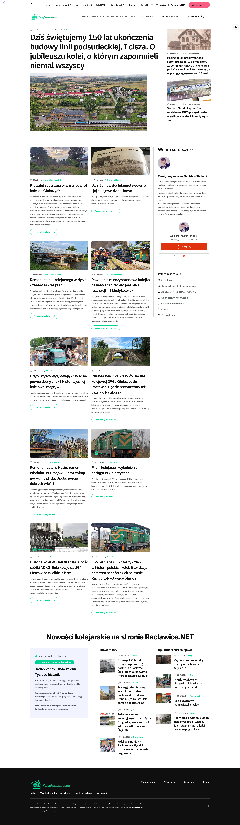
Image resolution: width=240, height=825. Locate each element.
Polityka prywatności (83, 793)
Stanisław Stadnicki (53, 180)
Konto (132, 5)
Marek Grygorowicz (53, 274)
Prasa (135, 710)
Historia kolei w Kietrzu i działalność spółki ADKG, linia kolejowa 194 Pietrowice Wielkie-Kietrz (59, 567)
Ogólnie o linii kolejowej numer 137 (179, 291)
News (57, 5)
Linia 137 (67, 5)
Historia (136, 683)
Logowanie (197, 5)
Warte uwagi (195, 696)
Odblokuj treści (46, 793)
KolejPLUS (100, 5)
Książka (165, 309)
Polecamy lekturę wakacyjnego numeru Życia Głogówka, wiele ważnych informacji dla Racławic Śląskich (134, 722)
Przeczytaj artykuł (42, 232)
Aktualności (167, 280)
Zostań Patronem (63, 793)
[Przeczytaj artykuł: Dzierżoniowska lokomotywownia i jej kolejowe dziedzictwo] (121, 160)
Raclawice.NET (102, 793)
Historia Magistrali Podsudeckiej (178, 285)
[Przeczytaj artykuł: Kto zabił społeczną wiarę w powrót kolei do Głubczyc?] (59, 160)
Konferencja (138, 737)
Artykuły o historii (84, 5)
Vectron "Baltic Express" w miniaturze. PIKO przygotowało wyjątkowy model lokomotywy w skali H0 (187, 114)
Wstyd (135, 655)
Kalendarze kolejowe (172, 303)
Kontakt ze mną (169, 315)
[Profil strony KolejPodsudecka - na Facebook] (31, 4)
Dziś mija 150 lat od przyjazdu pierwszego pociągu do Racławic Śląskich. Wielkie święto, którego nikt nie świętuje (133, 667)
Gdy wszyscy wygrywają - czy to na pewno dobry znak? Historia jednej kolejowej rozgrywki (58, 381)
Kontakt (144, 5)
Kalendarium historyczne (174, 297)
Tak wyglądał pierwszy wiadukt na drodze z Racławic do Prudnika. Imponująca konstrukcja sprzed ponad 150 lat (132, 695)
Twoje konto (193, 16)
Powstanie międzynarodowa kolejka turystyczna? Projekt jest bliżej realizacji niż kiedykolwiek (121, 285)
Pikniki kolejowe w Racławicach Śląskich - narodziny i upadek (188, 683)
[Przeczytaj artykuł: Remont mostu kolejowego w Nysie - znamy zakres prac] (59, 255)
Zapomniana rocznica (74, 30)
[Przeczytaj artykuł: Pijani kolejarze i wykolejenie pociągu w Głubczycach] (121, 443)
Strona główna (148, 782)
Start (48, 5)
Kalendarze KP (117, 5)
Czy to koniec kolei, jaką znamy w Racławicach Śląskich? (188, 664)
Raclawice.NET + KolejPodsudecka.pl (55, 662)
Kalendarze (188, 782)
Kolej (190, 655)
